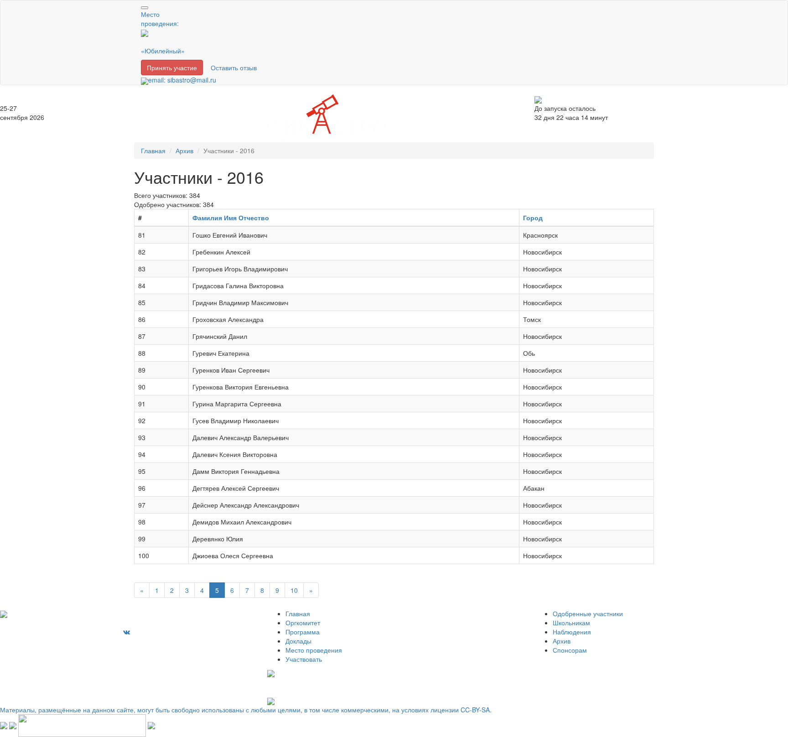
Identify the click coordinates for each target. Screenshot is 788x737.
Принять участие (172, 67)
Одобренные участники (588, 613)
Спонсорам (570, 649)
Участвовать (303, 659)
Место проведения (313, 649)
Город (533, 217)
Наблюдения (572, 631)
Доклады (298, 640)
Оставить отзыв (234, 67)
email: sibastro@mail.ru (182, 79)
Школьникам (571, 622)
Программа (302, 631)
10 (294, 590)
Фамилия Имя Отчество (230, 217)
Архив (184, 150)
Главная (153, 150)
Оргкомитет (302, 622)
